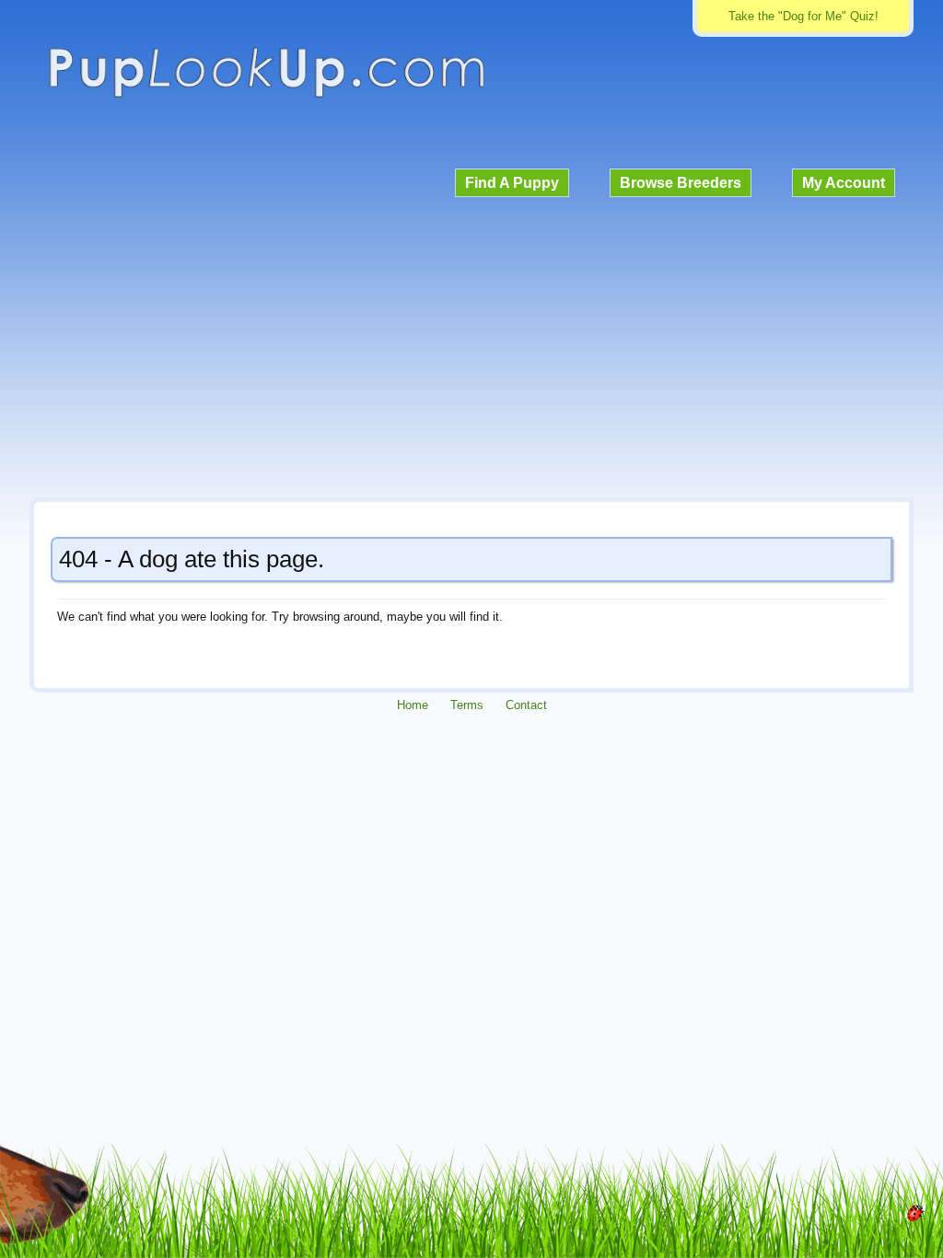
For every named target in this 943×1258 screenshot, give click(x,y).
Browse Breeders (680, 183)
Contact (526, 705)
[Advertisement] (471, 344)
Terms (466, 705)
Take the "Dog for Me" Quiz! (803, 16)
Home (412, 705)
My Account (843, 183)
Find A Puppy (512, 183)
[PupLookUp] (266, 95)
